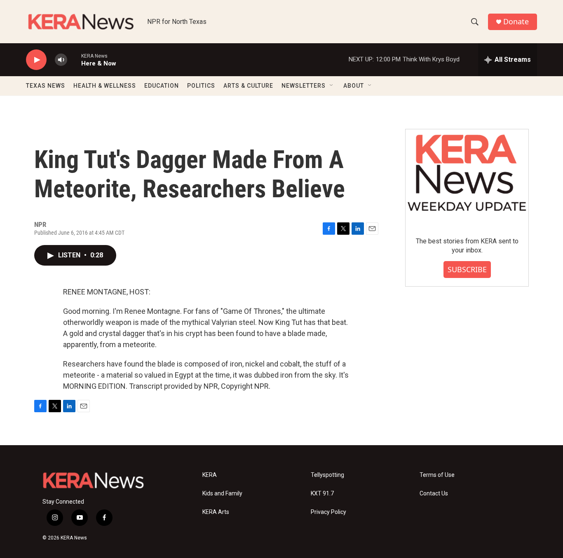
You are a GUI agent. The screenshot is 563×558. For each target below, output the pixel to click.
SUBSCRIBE (467, 269)
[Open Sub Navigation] (331, 85)
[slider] (74, 59)
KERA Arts (215, 512)
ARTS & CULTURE (248, 85)
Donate (516, 21)
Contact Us (434, 493)
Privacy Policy (328, 512)
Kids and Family (222, 493)
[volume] (61, 60)
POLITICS (201, 85)
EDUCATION (161, 85)
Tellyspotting (327, 475)
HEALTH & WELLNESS (104, 85)
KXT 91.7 (322, 493)
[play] (36, 60)
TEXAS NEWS (45, 85)
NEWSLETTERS (304, 85)
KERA (209, 475)
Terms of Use (437, 475)
